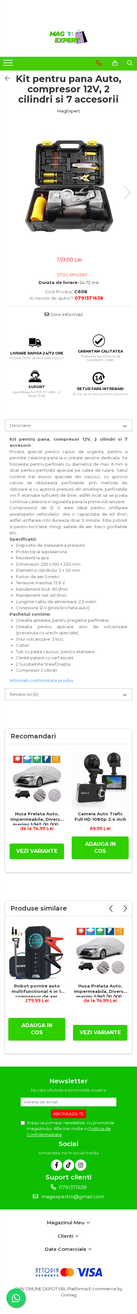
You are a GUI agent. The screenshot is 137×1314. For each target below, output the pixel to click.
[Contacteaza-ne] (99, 63)
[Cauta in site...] (130, 63)
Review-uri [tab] (24, 694)
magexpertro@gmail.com (72, 1196)
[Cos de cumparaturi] (115, 63)
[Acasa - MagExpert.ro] (68, 37)
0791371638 (72, 1187)
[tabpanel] (68, 186)
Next (127, 192)
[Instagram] (80, 1165)
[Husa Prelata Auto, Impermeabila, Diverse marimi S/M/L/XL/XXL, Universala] (36, 779)
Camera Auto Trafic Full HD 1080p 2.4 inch (100, 816)
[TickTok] (68, 1165)
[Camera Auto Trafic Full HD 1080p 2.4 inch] (100, 779)
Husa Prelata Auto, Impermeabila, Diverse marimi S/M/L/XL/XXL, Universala (37, 818)
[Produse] (8, 65)
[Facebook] (56, 1165)
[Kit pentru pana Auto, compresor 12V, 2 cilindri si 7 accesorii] (68, 186)
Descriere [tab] (20, 425)
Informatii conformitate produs (41, 680)
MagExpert (68, 110)
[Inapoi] (5, 78)
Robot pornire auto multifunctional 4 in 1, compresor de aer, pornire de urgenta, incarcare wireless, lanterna (36, 990)
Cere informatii (66, 314)
